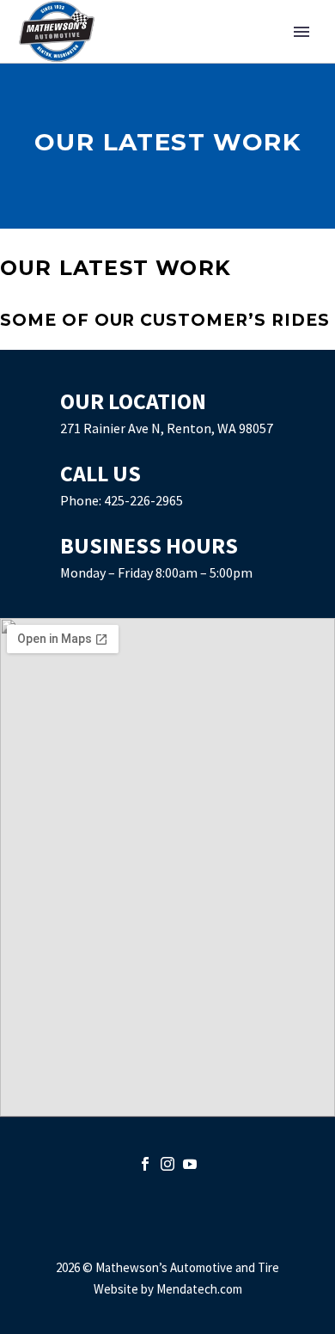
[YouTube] (190, 1164)
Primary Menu (301, 32)
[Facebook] (145, 1164)
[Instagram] (167, 1164)
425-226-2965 (143, 500)
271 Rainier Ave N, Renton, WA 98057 (166, 428)
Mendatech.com (199, 1289)
